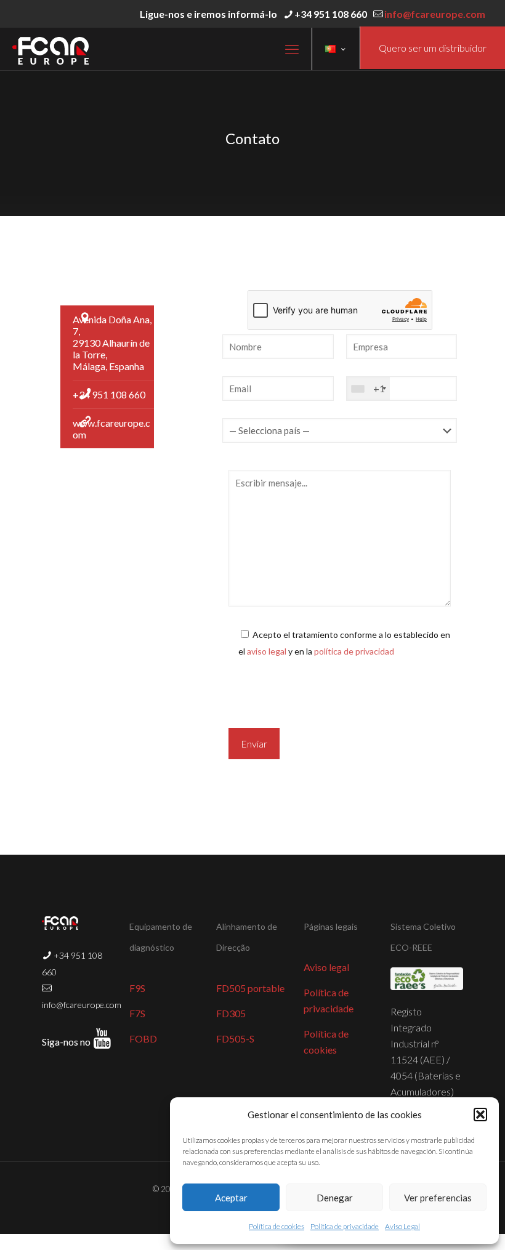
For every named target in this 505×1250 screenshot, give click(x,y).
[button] (480, 1114)
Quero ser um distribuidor (433, 48)
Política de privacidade (344, 1226)
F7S (137, 1013)
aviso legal (266, 651)
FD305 (231, 1013)
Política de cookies (276, 1226)
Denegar (335, 1197)
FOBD (143, 1038)
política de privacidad (354, 651)
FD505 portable (250, 988)
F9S (137, 988)
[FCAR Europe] (50, 49)
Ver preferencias (438, 1197)
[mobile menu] (291, 49)
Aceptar (231, 1197)
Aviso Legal (402, 1226)
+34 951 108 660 (330, 14)
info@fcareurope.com (434, 14)
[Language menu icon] (336, 49)
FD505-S (235, 1038)
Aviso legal (326, 967)
